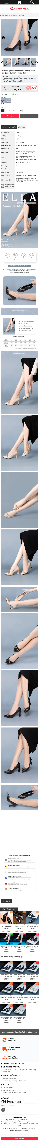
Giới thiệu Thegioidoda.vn (12, 1063)
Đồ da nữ (14, 15)
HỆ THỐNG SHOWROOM (10, 1067)
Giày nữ (21, 15)
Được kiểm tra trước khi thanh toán (26, 175)
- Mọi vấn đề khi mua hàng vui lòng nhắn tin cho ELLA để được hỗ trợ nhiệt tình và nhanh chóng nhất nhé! (26, 158)
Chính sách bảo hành (9, 1078)
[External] (6, 921)
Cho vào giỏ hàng (29, 116)
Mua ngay (10, 116)
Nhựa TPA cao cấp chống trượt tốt (26, 145)
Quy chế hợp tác (8, 1087)
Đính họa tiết (19, 172)
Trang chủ (5, 15)
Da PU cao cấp (20, 142)
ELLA (17, 139)
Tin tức (4, 1100)
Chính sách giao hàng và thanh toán (14, 1081)
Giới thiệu (5, 1098)
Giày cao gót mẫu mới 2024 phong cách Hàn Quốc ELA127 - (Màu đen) (18, 72)
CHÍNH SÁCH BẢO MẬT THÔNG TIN (14, 1093)
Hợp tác (5, 1085)
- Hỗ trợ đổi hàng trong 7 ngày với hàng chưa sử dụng (25, 152)
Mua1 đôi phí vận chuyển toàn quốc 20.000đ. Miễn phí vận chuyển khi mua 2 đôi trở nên (27, 180)
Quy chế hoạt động (9, 1090)
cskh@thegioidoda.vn (22, 1130)
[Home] (19, 9)
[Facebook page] (3, 1110)
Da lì (17, 166)
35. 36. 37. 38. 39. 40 (22, 162)
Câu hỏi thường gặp (10, 1075)
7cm (17, 148)
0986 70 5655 (14, 1128)
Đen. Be (18, 169)
